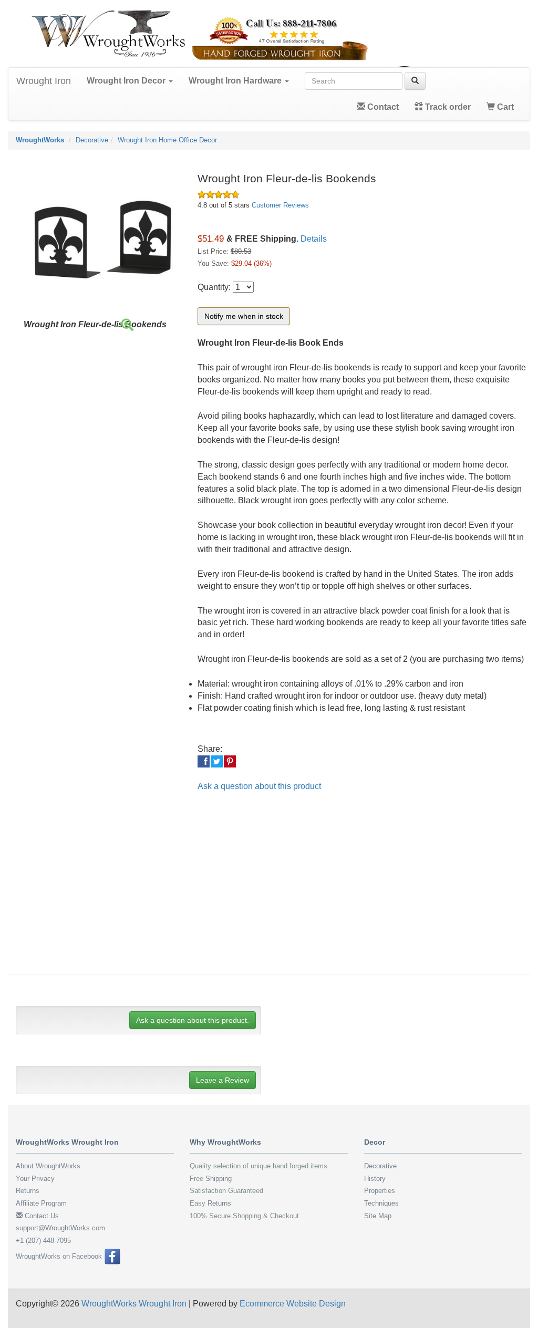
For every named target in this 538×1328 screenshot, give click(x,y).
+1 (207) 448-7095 (43, 1240)
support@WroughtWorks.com (60, 1228)
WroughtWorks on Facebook (60, 1256)
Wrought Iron (43, 81)
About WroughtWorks (48, 1166)
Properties (379, 1191)
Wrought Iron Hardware (236, 80)
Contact (382, 106)
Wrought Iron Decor (127, 80)
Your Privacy (35, 1178)
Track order (447, 106)
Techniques (381, 1203)
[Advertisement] (277, 889)
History (375, 1178)
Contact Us (41, 1216)
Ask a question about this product (259, 786)
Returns (27, 1191)
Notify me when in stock (243, 316)
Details (314, 238)
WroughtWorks (40, 140)
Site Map (377, 1216)
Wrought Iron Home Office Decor (167, 140)
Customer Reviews (280, 205)
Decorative (92, 140)
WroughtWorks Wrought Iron (134, 1303)
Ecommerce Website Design (293, 1303)
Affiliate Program (41, 1203)
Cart (504, 106)
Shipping (218, 1178)
